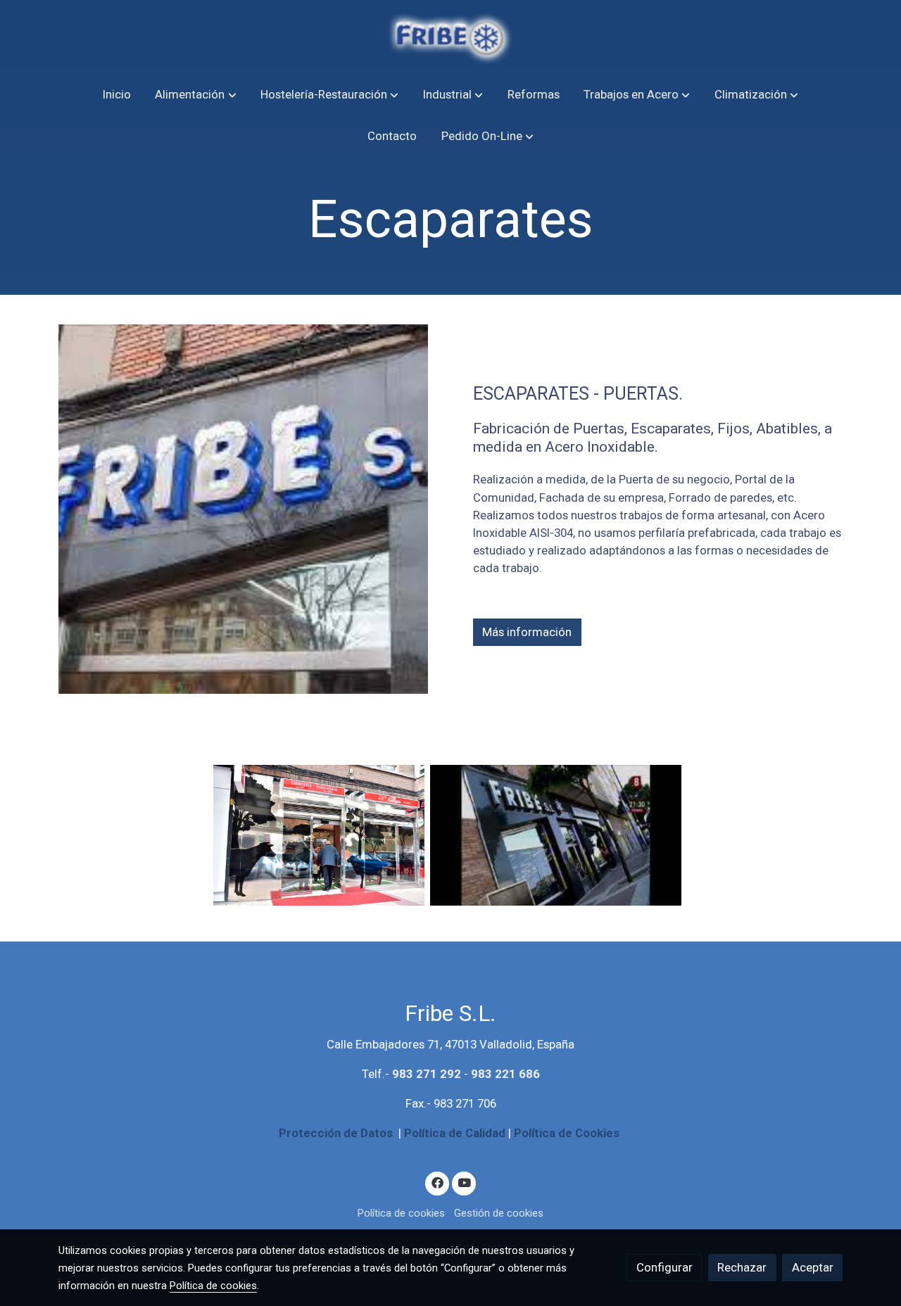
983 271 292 (426, 1074)
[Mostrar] (318, 835)
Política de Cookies (566, 1133)
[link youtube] (464, 1182)
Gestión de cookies (498, 1213)
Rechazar (742, 1267)
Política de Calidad (454, 1133)
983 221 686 (505, 1074)
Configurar (664, 1267)
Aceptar (812, 1267)
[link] (450, 37)
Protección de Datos (336, 1133)
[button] (196, 94)
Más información (527, 633)
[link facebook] (437, 1182)
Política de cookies (401, 1213)
